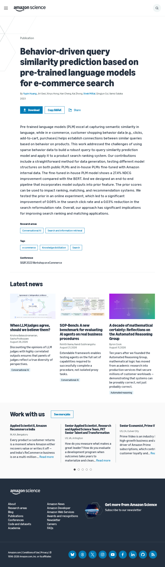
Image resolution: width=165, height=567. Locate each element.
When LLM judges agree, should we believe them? (30, 327)
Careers (52, 523)
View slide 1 (75, 470)
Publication (27, 38)
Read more (46, 456)
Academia (14, 527)
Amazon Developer (58, 507)
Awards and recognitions (62, 515)
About (12, 503)
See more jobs (62, 414)
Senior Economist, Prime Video (140, 426)
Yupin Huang (30, 93)
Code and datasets (19, 523)
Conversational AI (31, 230)
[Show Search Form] (157, 8)
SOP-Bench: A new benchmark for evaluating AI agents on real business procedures (81, 332)
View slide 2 (79, 470)
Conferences (16, 519)
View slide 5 (91, 470)
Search (76, 247)
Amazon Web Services (60, 511)
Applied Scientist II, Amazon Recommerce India (28, 427)
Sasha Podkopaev (19, 338)
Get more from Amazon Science (131, 504)
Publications (15, 515)
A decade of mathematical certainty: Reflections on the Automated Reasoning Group (131, 332)
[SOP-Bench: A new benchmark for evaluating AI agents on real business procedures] (82, 306)
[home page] (29, 7)
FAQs (50, 527)
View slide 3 (83, 470)
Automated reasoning (121, 392)
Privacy (44, 552)
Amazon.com (14, 552)
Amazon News (56, 503)
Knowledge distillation (54, 247)
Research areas (17, 507)
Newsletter (53, 519)
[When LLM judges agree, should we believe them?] (33, 306)
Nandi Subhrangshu (85, 344)
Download (33, 110)
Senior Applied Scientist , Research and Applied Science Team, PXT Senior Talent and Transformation (88, 429)
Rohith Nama (66, 344)
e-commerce (29, 247)
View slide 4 (87, 470)
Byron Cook (115, 344)
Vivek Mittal (89, 93)
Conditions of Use (30, 552)
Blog (10, 511)
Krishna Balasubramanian (23, 335)
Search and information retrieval (65, 230)
